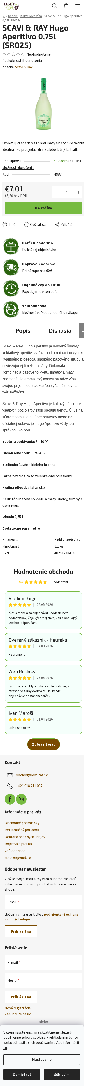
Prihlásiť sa (21, 931)
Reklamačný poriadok (22, 830)
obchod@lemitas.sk (32, 775)
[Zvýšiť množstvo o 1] (78, 192)
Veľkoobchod (15, 851)
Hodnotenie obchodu (43, 571)
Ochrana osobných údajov (25, 837)
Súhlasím (62, 1074)
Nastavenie (42, 1059)
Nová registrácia (18, 1008)
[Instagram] (21, 799)
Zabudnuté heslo (18, 1014)
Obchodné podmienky (22, 823)
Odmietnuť (22, 1074)
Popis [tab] (23, 330)
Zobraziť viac (43, 744)
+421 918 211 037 (29, 785)
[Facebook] (10, 799)
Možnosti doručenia (18, 167)
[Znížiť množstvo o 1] (55, 192)
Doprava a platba (18, 844)
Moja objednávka (18, 857)
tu (5, 1047)
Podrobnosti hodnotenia (22, 60)
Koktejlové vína (67, 539)
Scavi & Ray (23, 67)
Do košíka (43, 208)
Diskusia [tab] (60, 330)
